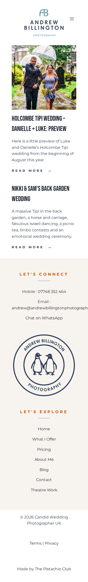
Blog (44, 469)
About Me (44, 459)
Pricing (44, 449)
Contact (44, 479)
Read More (32, 170)
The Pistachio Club (53, 569)
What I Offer (44, 439)
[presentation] (44, 77)
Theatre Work (44, 490)
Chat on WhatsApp (44, 318)
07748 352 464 (52, 291)
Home (44, 429)
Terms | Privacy (44, 543)
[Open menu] (71, 18)
